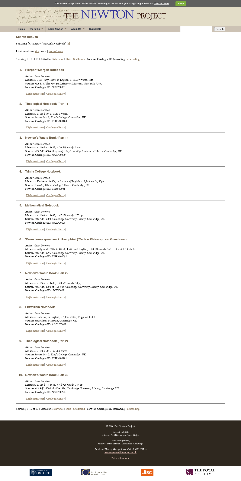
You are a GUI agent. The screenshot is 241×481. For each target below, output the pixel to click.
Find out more (161, 3)
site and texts (56, 51)
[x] (68, 43)
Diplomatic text (35, 94)
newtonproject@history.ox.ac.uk (120, 452)
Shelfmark (79, 59)
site (37, 51)
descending (133, 59)
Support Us (95, 29)
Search (219, 29)
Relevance (57, 59)
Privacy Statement (120, 458)
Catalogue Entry (55, 94)
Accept (180, 3)
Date (68, 59)
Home (21, 29)
